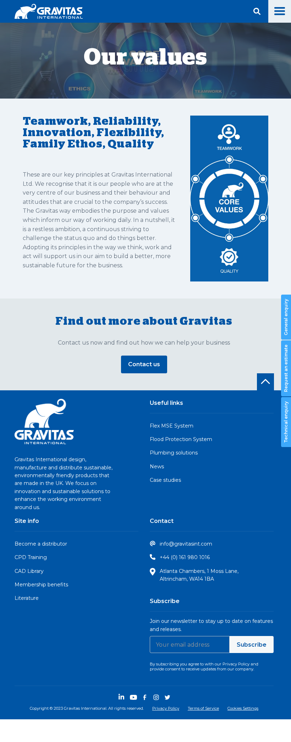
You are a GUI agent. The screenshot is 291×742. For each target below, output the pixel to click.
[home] (49, 11)
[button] (279, 11)
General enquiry (286, 317)
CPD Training (31, 557)
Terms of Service (203, 708)
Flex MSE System (171, 426)
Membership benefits (41, 584)
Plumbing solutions (174, 453)
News (157, 466)
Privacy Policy (165, 708)
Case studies (165, 480)
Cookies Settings (242, 708)
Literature (27, 598)
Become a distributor (41, 544)
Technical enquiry (286, 422)
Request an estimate (286, 368)
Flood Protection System (181, 439)
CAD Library (29, 571)
